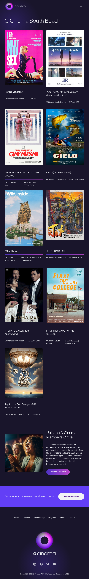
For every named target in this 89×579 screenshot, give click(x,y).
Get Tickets (23, 55)
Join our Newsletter (71, 496)
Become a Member (58, 472)
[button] (80, 6)
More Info (24, 64)
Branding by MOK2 (62, 574)
